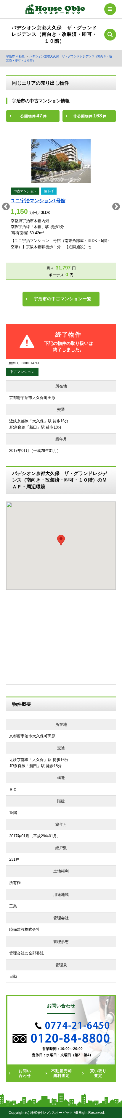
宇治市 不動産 (15, 56)
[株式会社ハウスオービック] (55, 10)
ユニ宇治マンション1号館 (38, 200)
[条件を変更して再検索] (110, 35)
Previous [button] (5, 206)
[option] (61, 207)
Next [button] (116, 206)
